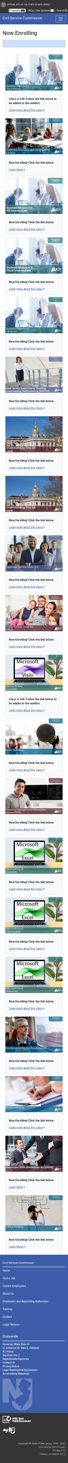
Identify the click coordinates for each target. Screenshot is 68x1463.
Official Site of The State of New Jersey (28, 4)
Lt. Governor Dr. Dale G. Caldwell (21, 1347)
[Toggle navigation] (60, 18)
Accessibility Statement (16, 1373)
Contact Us (9, 1362)
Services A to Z (11, 1355)
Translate (15, 10)
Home (6, 1270)
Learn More (17, 169)
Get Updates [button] (43, 10)
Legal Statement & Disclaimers (20, 1370)
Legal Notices (11, 1324)
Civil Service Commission (22, 18)
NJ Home (8, 1351)
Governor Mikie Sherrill (16, 1344)
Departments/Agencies (16, 1359)
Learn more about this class (26, 110)
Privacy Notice (11, 1366)
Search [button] (60, 10)
